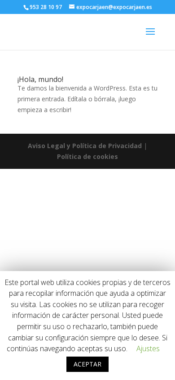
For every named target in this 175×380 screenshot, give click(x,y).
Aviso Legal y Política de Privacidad (85, 145)
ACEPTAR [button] (87, 364)
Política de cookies (87, 156)
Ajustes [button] (148, 348)
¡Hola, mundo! (40, 79)
